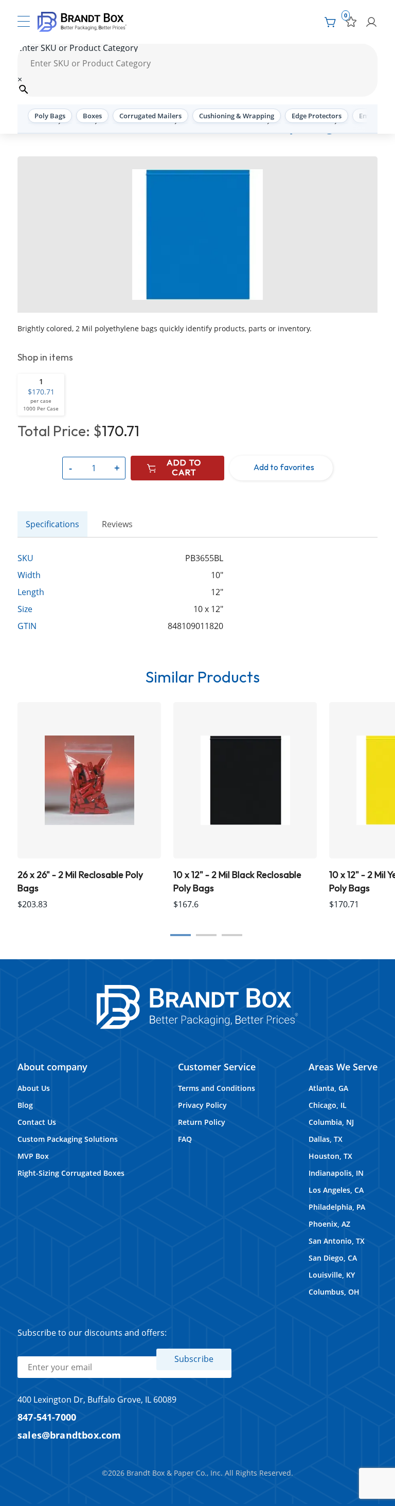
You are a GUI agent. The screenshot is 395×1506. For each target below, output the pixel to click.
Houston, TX (330, 1156)
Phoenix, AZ (329, 1224)
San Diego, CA (333, 1258)
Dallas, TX (326, 1139)
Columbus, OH (334, 1292)
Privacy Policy (202, 1105)
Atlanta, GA (328, 1088)
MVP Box (33, 1156)
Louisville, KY (332, 1275)
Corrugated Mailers (150, 115)
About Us (33, 1088)
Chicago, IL (328, 1105)
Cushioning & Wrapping (236, 115)
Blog (25, 1105)
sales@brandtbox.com (69, 1434)
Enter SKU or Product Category (77, 47)
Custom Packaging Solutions (67, 1139)
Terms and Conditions (216, 1088)
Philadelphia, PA (337, 1207)
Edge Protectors (317, 115)
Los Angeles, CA (336, 1190)
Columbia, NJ (331, 1122)
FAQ (185, 1139)
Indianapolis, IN (336, 1173)
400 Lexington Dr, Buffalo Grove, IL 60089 (96, 1399)
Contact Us (36, 1122)
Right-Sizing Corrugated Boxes (70, 1173)
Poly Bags (49, 115)
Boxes (92, 115)
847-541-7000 (46, 1416)
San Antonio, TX (337, 1241)
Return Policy (201, 1122)
